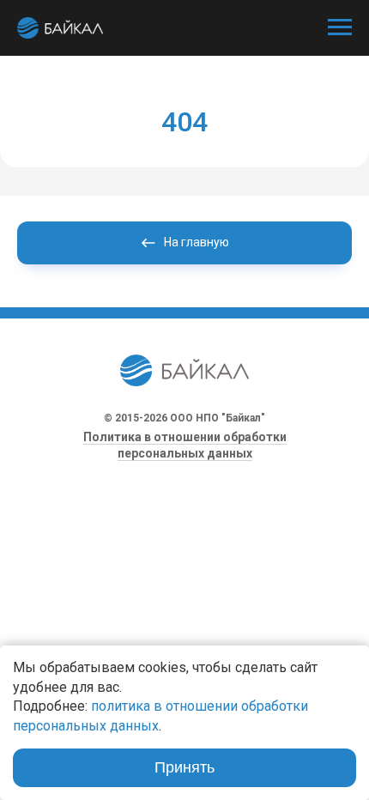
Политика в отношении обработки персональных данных (185, 445)
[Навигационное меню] (340, 27)
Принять (184, 767)
